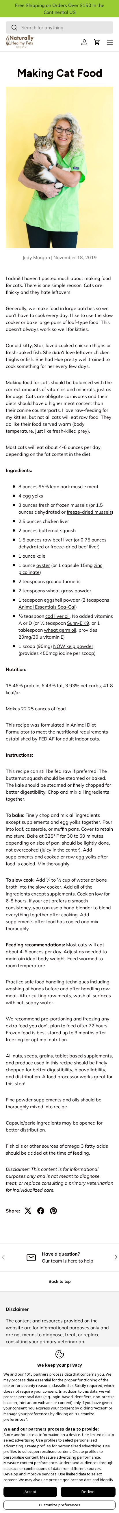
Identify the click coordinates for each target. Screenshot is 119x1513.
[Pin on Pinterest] (53, 1210)
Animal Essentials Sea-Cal (46, 607)
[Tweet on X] (28, 1210)
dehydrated (31, 547)
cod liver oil (57, 616)
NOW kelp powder (73, 646)
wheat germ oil (60, 630)
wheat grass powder (68, 591)
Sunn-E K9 (78, 623)
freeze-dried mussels (89, 512)
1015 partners (37, 1374)
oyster (43, 565)
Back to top (60, 1281)
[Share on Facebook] (40, 1210)
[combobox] (59, 27)
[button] (97, 42)
